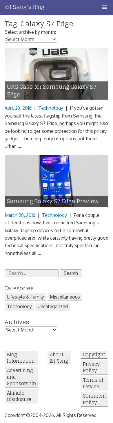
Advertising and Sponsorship (21, 377)
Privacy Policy (91, 367)
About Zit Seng (59, 358)
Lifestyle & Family (25, 297)
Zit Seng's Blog (24, 7)
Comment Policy (94, 399)
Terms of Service (93, 384)
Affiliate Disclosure (19, 396)
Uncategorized (53, 306)
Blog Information (21, 358)
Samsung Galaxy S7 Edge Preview (53, 201)
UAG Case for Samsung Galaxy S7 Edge (51, 90)
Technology (50, 108)
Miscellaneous (65, 297)
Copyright (94, 355)
